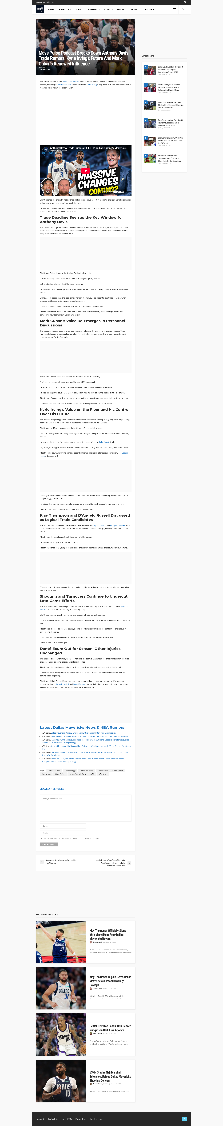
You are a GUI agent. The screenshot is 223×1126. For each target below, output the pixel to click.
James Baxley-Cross (100, 1084)
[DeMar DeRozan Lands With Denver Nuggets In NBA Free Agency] (61, 1035)
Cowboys (63, 9)
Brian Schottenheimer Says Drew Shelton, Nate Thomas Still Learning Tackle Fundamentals (171, 105)
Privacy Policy (81, 1118)
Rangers (92, 9)
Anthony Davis (64, 84)
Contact (149, 9)
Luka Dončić (104, 442)
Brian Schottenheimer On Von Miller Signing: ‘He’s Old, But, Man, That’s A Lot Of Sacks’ (171, 140)
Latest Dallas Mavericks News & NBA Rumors (82, 727)
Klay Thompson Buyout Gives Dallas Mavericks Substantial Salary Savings (110, 981)
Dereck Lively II (62, 684)
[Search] (183, 9)
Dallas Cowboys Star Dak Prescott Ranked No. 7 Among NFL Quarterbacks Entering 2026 (170, 69)
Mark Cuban (60, 774)
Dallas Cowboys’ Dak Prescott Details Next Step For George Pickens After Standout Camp (169, 87)
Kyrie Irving (92, 84)
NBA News (102, 774)
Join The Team (96, 1118)
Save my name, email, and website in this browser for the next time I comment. (71, 838)
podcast (71, 81)
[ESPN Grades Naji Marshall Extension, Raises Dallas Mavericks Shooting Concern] (61, 1082)
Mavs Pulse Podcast (77, 774)
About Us (41, 1118)
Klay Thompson (99, 525)
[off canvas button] (174, 9)
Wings (120, 9)
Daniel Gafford (79, 684)
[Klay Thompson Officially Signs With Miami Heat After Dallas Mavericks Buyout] (61, 943)
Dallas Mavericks (86, 770)
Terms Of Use (67, 1118)
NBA (92, 774)
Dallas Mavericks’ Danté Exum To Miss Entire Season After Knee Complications (83, 732)
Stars (107, 9)
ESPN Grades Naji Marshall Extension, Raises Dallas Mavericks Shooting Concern (110, 1076)
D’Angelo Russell (117, 525)
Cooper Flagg (70, 770)
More (134, 9)
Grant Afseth (117, 770)
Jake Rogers (45, 69)
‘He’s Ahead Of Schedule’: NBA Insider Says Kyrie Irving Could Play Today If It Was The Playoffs (89, 736)
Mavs (78, 9)
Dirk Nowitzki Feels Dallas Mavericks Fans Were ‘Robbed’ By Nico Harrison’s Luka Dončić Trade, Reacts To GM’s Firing (85, 754)
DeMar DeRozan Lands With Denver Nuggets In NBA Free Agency (110, 1028)
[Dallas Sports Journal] (40, 9)
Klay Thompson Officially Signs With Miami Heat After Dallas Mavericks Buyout (108, 935)
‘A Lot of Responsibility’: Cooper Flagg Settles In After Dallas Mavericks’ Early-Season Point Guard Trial (86, 747)
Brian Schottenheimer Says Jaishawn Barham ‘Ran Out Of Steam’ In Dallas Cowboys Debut (169, 158)
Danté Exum (103, 770)
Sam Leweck (97, 1033)
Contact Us (53, 1118)
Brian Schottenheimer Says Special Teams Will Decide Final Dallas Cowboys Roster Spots (170, 123)
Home (50, 9)
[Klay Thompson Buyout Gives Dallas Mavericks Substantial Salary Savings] (61, 989)
